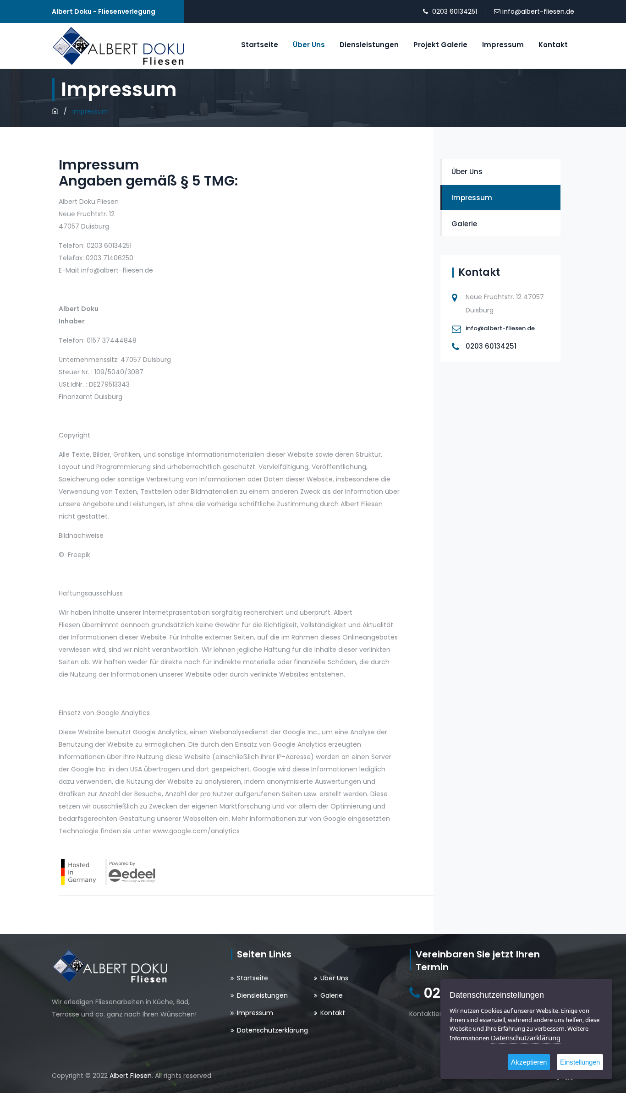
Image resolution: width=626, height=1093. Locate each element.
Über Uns (309, 44)
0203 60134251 (454, 11)
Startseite (259, 44)
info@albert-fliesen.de (538, 11)
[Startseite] (55, 111)
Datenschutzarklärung (525, 1037)
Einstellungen (580, 1062)
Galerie (464, 224)
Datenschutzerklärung (272, 1030)
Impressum (503, 44)
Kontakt (553, 44)
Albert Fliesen (131, 1075)
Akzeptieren (529, 1062)
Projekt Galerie (440, 44)
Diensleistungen (369, 44)
